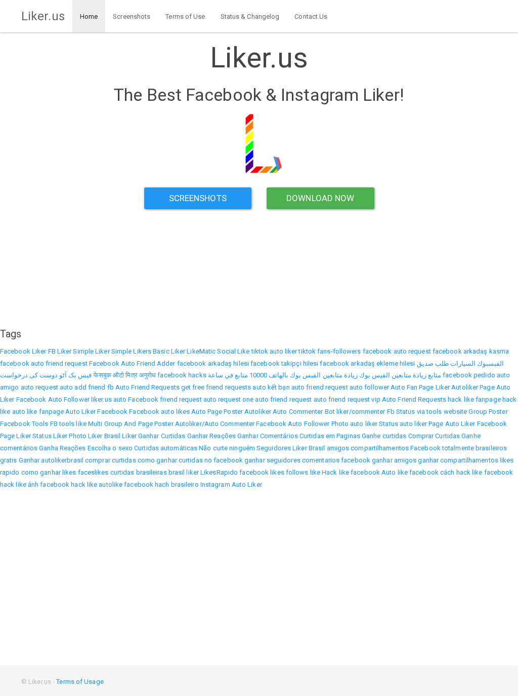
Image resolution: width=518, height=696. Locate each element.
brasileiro (185, 484)
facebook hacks (181, 375)
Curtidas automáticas (165, 448)
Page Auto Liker (452, 424)
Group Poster (487, 411)
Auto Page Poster (217, 411)
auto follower (369, 387)
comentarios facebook (336, 460)
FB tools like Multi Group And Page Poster (112, 424)
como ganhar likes (48, 472)
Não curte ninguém (227, 448)
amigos (338, 448)
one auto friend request (277, 399)
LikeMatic (201, 351)
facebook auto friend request (44, 363)
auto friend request (319, 387)
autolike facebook (126, 484)
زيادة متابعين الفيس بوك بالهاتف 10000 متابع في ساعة (283, 375)
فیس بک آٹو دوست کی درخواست (46, 375)
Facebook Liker (23, 351)
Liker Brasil (308, 448)
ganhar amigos (394, 460)
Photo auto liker (354, 424)
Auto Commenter (298, 411)
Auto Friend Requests (147, 387)
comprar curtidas (110, 460)
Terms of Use (185, 16)
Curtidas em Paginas (329, 436)
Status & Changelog (250, 16)
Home (89, 16)
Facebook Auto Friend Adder (132, 363)
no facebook (223, 460)
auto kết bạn (270, 387)
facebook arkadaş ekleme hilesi (367, 363)
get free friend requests (216, 387)
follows (297, 472)
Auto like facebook (410, 472)
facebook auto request (397, 351)
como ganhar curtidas (170, 460)
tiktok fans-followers (329, 351)
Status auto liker (403, 424)
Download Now (320, 198)
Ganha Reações (62, 448)
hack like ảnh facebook (34, 484)
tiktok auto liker (274, 351)
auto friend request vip (347, 399)
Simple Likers (131, 351)
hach (162, 484)
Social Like (233, 351)
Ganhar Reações (211, 436)
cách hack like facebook (476, 472)
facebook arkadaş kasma (471, 351)
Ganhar (29, 460)
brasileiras (151, 472)
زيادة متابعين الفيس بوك (392, 375)
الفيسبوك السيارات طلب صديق (460, 363)
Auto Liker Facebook (96, 411)
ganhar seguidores (272, 460)
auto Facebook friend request (157, 399)
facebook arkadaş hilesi (213, 363)
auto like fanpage (38, 411)
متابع (434, 375)
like (315, 472)
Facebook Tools (24, 424)
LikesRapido (219, 472)
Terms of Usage (79, 681)
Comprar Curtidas (434, 436)
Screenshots (131, 16)
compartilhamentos (380, 448)
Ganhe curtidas (384, 436)
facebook (254, 472)
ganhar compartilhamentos (458, 460)
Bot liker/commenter (355, 411)
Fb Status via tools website (427, 411)
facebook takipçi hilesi (284, 363)
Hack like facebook (351, 472)
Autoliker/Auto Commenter (214, 424)
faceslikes (93, 472)
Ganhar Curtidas (162, 436)
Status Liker (49, 436)
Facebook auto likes (159, 411)
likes (277, 472)
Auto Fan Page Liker (420, 387)
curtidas (122, 472)
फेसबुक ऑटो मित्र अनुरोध (125, 375)
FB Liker (60, 351)
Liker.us (43, 16)
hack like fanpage (474, 399)
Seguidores (273, 448)
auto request (39, 387)
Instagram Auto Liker (231, 484)
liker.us (101, 399)
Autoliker (464, 387)
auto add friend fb (87, 387)
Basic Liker (169, 351)
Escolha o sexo (110, 448)
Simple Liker (91, 351)
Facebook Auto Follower (53, 399)
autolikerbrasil (62, 460)
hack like (84, 484)
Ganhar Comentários (267, 436)
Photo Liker (85, 436)
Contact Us (310, 16)
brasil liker (183, 472)
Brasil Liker (120, 436)
